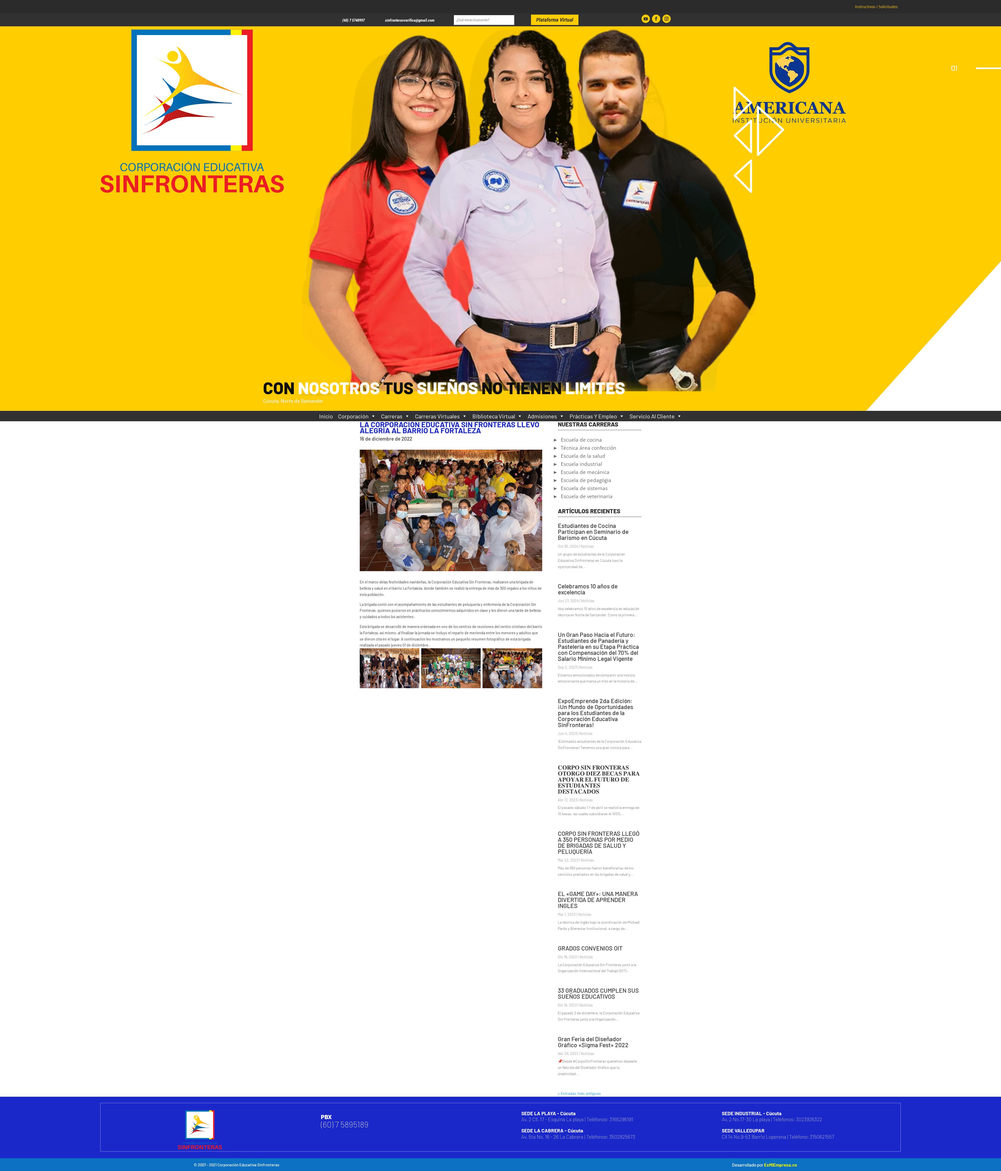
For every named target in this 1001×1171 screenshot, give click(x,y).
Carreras (391, 416)
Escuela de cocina (581, 440)
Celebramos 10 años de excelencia (588, 589)
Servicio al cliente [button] (652, 416)
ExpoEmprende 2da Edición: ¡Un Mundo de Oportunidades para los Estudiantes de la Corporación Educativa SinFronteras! (595, 712)
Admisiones (542, 416)
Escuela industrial (581, 464)
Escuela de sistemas (584, 489)
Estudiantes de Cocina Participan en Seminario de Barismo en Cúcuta (593, 531)
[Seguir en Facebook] (656, 19)
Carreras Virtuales (437, 416)
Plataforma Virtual (554, 20)
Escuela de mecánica (585, 472)
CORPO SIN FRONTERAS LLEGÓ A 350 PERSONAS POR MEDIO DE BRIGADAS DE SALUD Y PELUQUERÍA (598, 842)
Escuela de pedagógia (586, 481)
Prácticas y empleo (593, 416)
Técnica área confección (588, 448)
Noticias (587, 546)
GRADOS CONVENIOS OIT (590, 948)
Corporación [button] (353, 416)
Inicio (326, 416)
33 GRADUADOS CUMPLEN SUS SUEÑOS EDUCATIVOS (598, 993)
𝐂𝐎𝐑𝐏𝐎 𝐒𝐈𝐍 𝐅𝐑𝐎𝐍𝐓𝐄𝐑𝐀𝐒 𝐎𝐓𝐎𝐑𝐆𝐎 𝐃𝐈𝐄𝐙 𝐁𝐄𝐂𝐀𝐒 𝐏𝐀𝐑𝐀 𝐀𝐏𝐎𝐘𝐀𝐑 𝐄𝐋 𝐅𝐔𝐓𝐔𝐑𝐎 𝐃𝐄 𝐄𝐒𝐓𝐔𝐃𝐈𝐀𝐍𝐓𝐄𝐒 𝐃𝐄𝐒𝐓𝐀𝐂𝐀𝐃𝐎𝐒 (599, 779)
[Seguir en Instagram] (666, 19)
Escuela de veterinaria (587, 497)
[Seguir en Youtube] (646, 19)
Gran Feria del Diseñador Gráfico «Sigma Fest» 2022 (593, 1041)
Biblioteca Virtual (493, 416)
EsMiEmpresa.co (780, 1164)
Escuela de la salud (583, 456)
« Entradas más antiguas (579, 1093)
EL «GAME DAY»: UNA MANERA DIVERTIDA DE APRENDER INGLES (598, 899)
